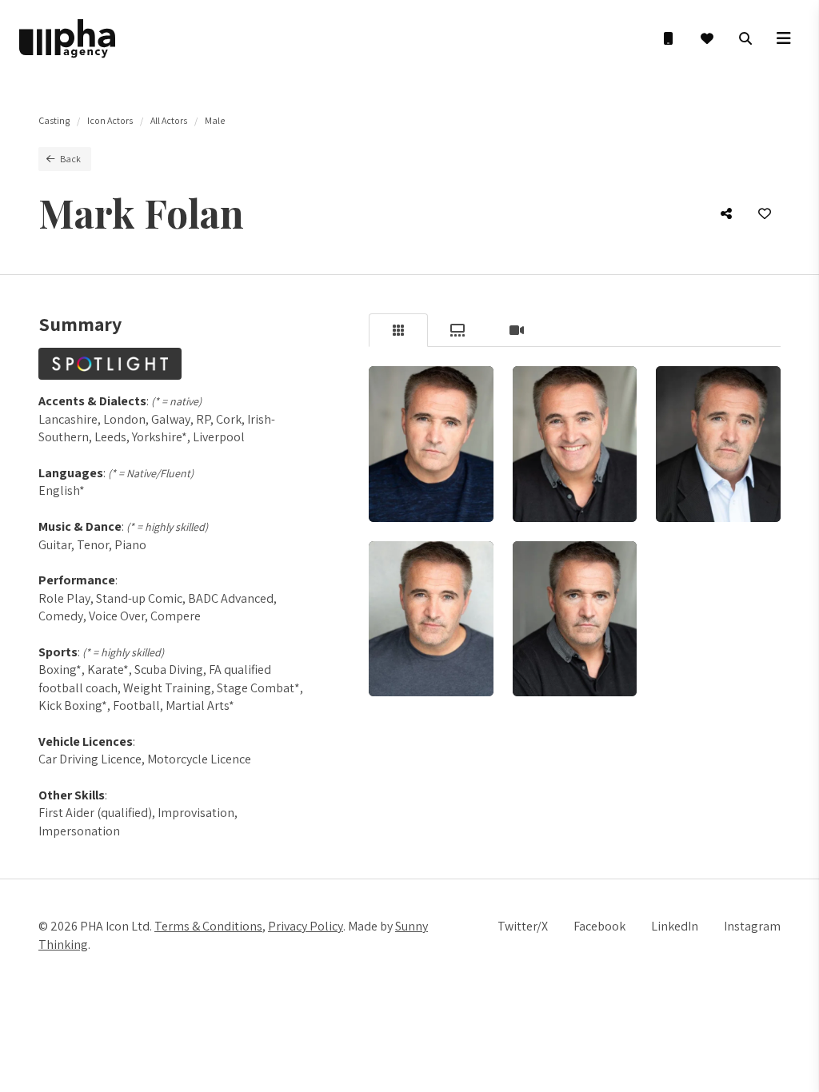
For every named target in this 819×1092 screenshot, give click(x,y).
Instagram (752, 926)
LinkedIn (674, 926)
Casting (54, 120)
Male (215, 120)
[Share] (726, 213)
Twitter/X (522, 926)
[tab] (398, 330)
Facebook (599, 926)
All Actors (168, 120)
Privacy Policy (305, 926)
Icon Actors (110, 120)
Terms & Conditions (208, 926)
